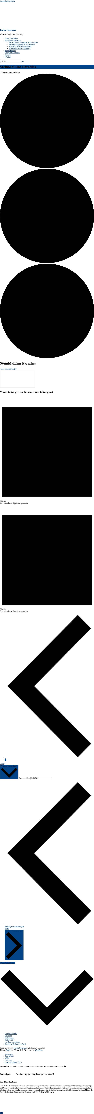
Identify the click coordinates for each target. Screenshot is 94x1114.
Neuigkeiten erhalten (12, 53)
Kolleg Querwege (8, 30)
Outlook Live (9, 1040)
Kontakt (7, 55)
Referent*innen (10, 51)
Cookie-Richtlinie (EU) (13, 1062)
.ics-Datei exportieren (12, 1042)
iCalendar (8, 1036)
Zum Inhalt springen (7, 1)
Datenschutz (9, 1056)
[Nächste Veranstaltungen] (5, 759)
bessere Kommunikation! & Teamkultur (23, 42)
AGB (7, 1058)
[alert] (47, 450)
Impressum (8, 1054)
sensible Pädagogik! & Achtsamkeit (22, 44)
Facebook (8, 1060)
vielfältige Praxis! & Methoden (20, 47)
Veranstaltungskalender (13, 40)
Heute (2, 764)
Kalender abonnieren (7, 963)
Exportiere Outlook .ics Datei (15, 1044)
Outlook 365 (9, 1038)
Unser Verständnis (11, 38)
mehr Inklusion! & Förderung (19, 49)
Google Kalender (11, 1034)
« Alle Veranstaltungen (8, 369)
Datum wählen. (24, 778)
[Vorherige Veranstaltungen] (49, 757)
